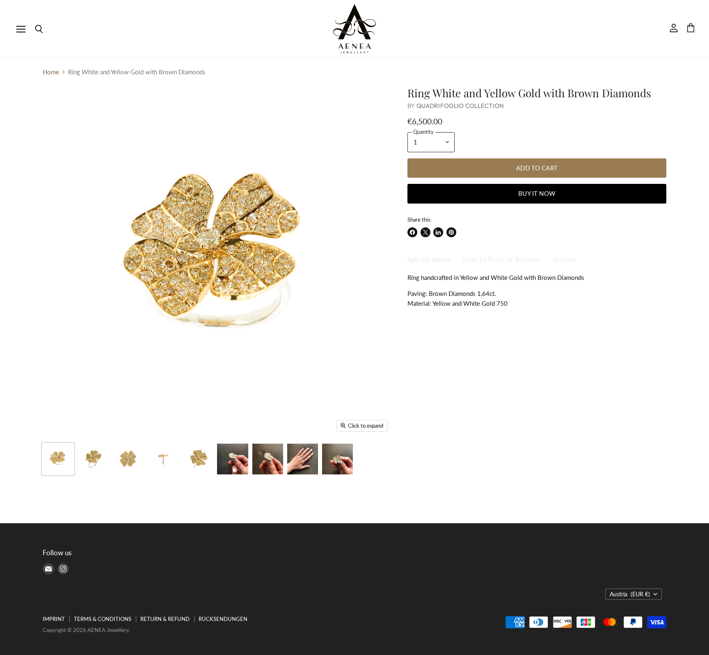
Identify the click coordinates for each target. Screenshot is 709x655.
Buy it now (537, 193)
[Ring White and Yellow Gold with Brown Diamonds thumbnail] (58, 459)
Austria (630, 594)
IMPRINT (54, 619)
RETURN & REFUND (165, 619)
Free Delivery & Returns (501, 258)
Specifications (429, 258)
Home (51, 72)
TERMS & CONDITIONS (102, 619)
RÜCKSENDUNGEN (223, 619)
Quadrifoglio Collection (460, 106)
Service (564, 258)
